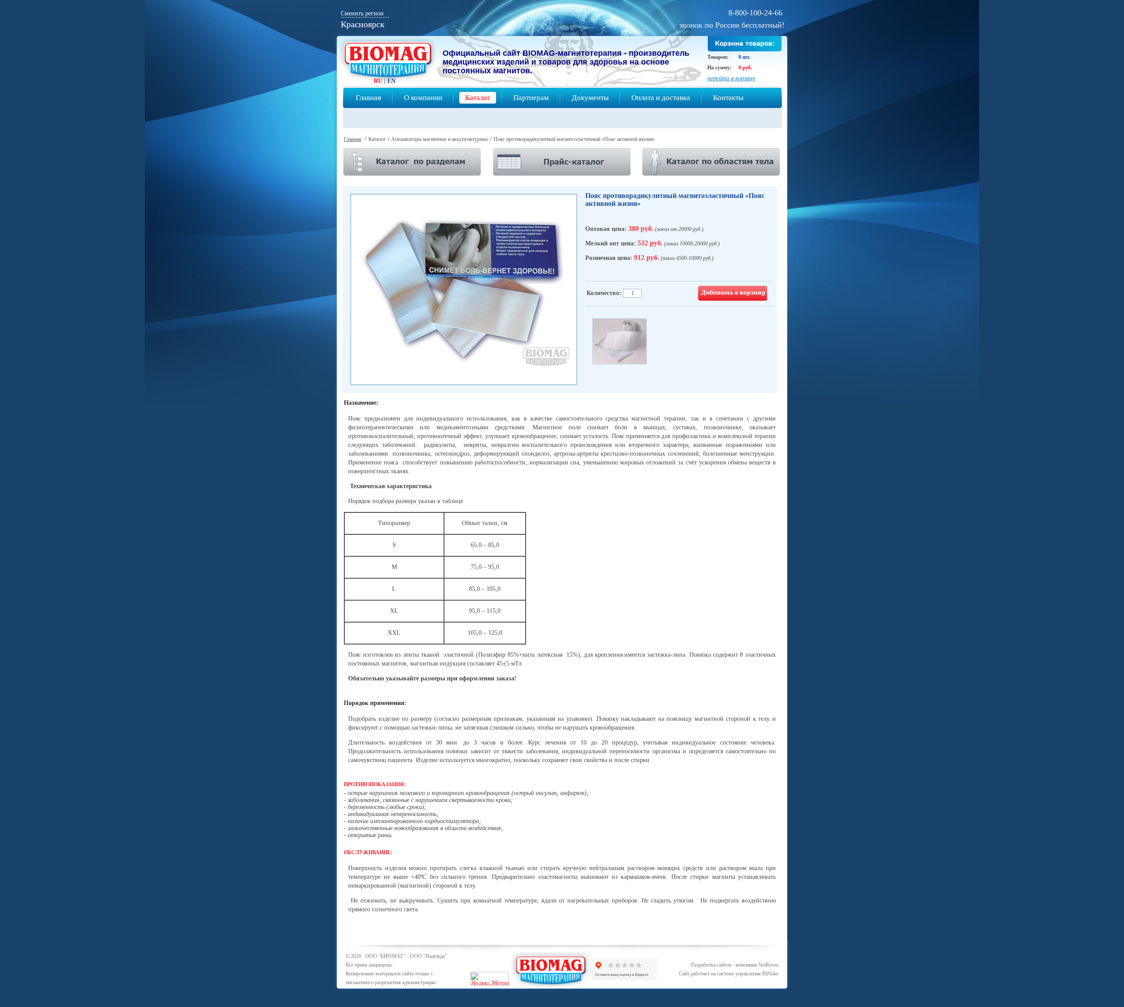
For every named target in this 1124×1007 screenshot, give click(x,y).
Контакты (728, 98)
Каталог (477, 98)
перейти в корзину (731, 78)
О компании (423, 98)
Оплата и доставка (660, 98)
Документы (590, 98)
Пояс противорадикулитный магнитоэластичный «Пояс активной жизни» (574, 139)
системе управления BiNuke (747, 974)
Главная (368, 98)
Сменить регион (362, 13)
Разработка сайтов (711, 965)
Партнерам (531, 98)
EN (391, 81)
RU (378, 81)
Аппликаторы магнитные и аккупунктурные (439, 139)
